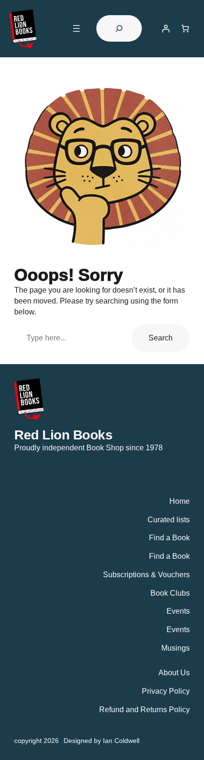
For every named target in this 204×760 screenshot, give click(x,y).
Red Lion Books (63, 434)
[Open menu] (76, 28)
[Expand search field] (119, 28)
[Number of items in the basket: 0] (185, 28)
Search (160, 337)
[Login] (166, 28)
